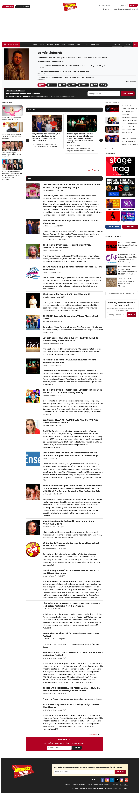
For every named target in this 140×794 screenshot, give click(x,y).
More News (93, 734)
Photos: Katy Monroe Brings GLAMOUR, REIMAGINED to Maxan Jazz (63, 72)
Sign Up (77, 748)
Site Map (115, 785)
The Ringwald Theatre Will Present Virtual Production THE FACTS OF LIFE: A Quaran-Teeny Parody (72, 391)
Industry (50, 44)
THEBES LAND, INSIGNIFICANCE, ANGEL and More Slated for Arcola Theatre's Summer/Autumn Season (72, 689)
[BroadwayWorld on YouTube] (126, 780)
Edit (95, 85)
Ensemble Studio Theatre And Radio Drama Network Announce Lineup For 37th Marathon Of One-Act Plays (70, 454)
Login (128, 44)
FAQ (104, 85)
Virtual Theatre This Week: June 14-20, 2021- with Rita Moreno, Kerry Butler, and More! (70, 339)
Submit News (98, 785)
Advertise (68, 785)
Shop (78, 44)
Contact (82, 785)
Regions (107, 785)
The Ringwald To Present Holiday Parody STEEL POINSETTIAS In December (66, 77)
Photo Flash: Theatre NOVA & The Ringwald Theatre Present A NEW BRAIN (80, 150)
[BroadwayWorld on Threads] (122, 780)
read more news (131, 81)
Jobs (63, 44)
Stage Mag (95, 44)
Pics (63, 85)
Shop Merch (9, 7)
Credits (84, 85)
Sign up (131, 315)
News (35, 44)
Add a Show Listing (23, 7)
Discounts (130, 227)
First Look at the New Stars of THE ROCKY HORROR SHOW (129, 129)
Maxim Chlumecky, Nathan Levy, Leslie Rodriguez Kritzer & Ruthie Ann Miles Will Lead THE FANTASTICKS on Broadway (12, 170)
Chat (57, 44)
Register (117, 44)
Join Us (89, 785)
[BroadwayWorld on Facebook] (102, 780)
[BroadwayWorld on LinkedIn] (112, 780)
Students (71, 44)
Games (85, 44)
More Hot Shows (113, 227)
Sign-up (123, 5)
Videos (52, 85)
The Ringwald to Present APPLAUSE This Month (66, 294)
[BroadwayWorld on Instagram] (107, 780)
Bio (42, 85)
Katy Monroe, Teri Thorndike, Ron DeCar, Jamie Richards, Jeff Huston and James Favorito (46, 137)
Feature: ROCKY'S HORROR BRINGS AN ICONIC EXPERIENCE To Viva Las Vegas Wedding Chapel (73, 66)
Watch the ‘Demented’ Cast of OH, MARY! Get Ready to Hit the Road (129, 120)
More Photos (92, 170)
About (75, 785)
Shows (42, 44)
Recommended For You (114, 236)
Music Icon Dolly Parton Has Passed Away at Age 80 (11, 114)
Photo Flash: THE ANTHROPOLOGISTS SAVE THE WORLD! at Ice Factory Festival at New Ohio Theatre (72, 604)
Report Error (124, 785)
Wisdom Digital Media (94, 788)
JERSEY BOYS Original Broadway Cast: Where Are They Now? (11, 150)
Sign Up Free (128, 93)
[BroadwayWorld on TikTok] (117, 780)
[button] (135, 44)
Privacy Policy (122, 788)
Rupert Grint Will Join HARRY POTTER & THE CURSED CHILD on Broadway (11, 131)
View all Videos (111, 149)
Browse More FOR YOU (120, 293)
